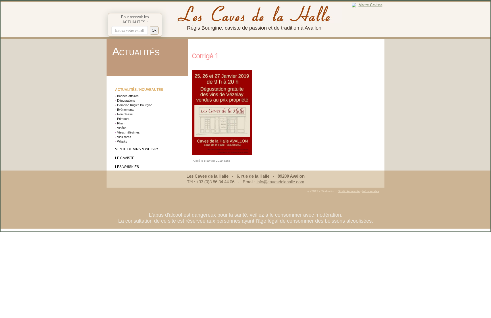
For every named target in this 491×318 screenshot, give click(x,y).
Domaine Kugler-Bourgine (134, 105)
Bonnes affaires (128, 96)
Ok (154, 30)
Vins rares (124, 137)
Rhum (121, 123)
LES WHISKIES (127, 167)
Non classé (125, 114)
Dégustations (126, 100)
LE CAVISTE (124, 158)
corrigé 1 (205, 56)
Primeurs (123, 118)
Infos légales (370, 191)
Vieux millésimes (128, 132)
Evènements (125, 109)
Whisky (122, 141)
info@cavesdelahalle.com (280, 181)
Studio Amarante (349, 191)
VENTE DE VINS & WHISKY (136, 149)
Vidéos (121, 128)
